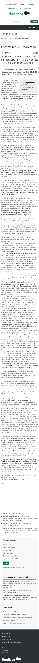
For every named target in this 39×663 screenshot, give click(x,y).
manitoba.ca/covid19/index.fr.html (12, 479)
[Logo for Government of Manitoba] (19, 15)
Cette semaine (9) (9, 547)
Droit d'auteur (6, 639)
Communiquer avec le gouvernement (19, 9)
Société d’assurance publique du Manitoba (17, 618)
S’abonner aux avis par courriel (13, 567)
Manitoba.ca (5, 38)
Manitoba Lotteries (9, 620)
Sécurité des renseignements (12, 642)
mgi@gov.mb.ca (28, 518)
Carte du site (30, 4)
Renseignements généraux (28, 88)
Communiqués (8, 553)
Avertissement (7, 636)
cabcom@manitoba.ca (10, 532)
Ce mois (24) (7, 550)
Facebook (5, 650)
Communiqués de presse (19, 38)
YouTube (5, 653)
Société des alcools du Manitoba (14, 623)
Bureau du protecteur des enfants (14, 615)
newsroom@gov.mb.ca (10, 525)
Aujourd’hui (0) (8, 544)
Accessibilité (6, 633)
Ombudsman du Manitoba (12, 612)
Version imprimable (11, 4)
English (22, 4)
